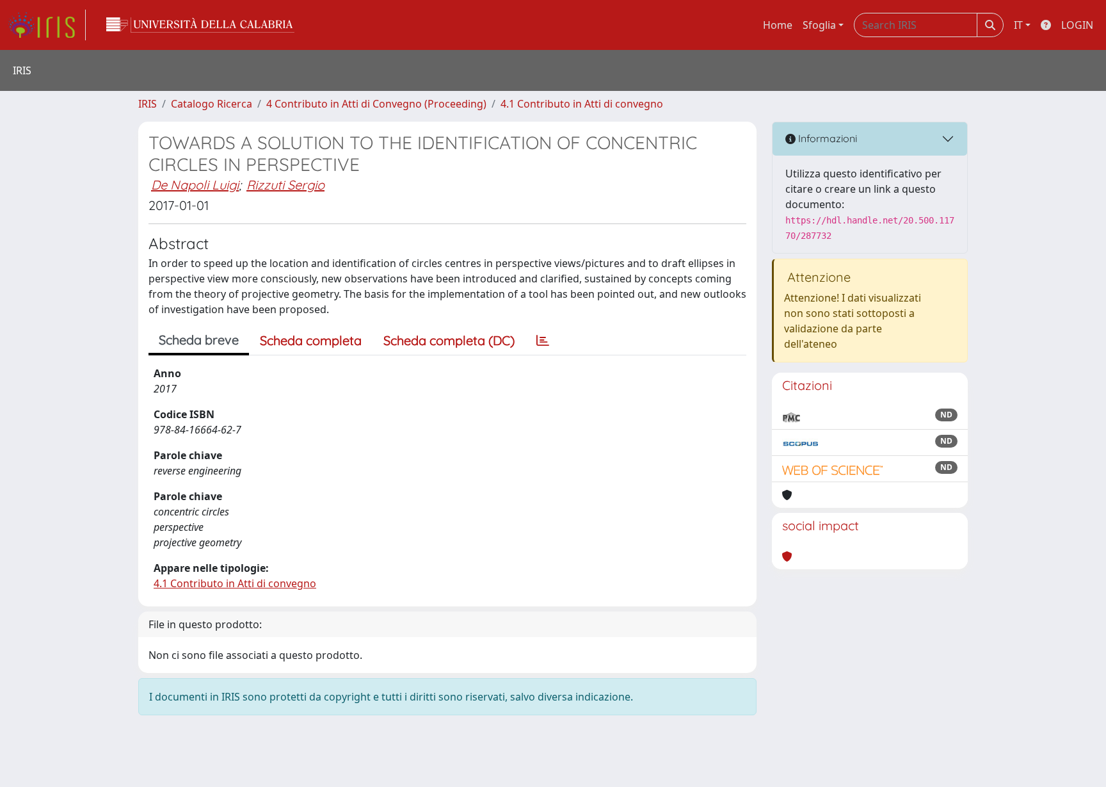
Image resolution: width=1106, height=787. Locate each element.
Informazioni (826, 138)
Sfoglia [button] (819, 25)
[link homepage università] (200, 25)
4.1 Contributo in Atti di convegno (582, 104)
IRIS (147, 104)
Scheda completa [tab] (311, 340)
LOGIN (1077, 25)
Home (777, 25)
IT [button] (1018, 25)
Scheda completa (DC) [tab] (449, 340)
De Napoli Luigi (195, 185)
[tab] (542, 340)
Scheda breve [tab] (199, 340)
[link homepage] (47, 25)
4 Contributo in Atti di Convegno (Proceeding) (376, 104)
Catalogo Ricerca (211, 104)
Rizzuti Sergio (285, 185)
